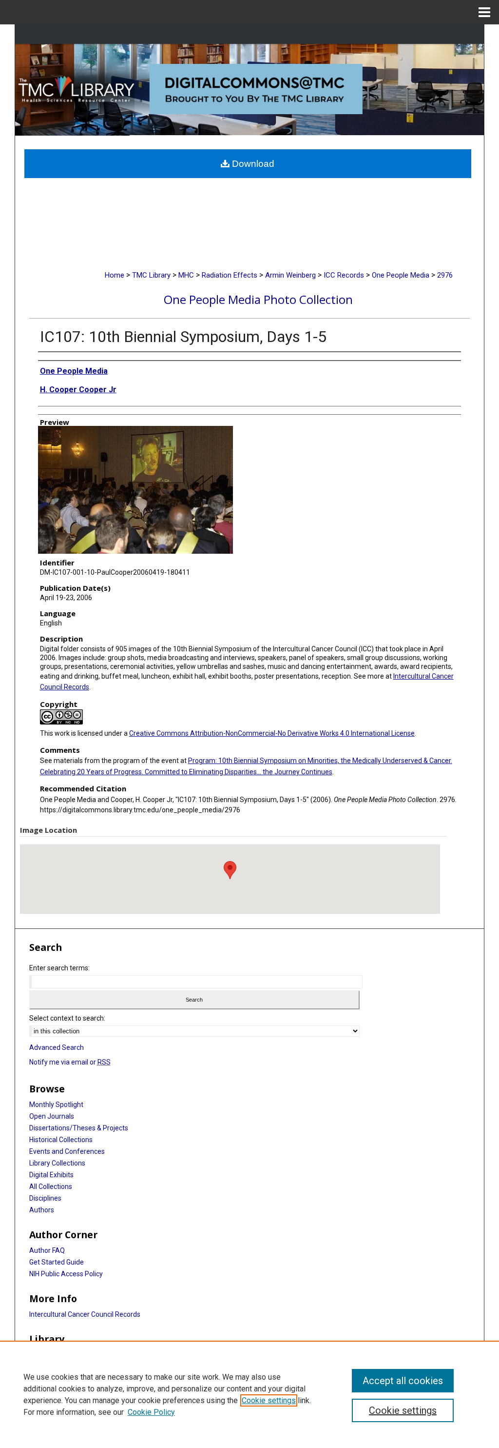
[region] (249, 1394)
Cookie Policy (151, 1412)
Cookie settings (269, 1400)
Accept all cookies (403, 1381)
